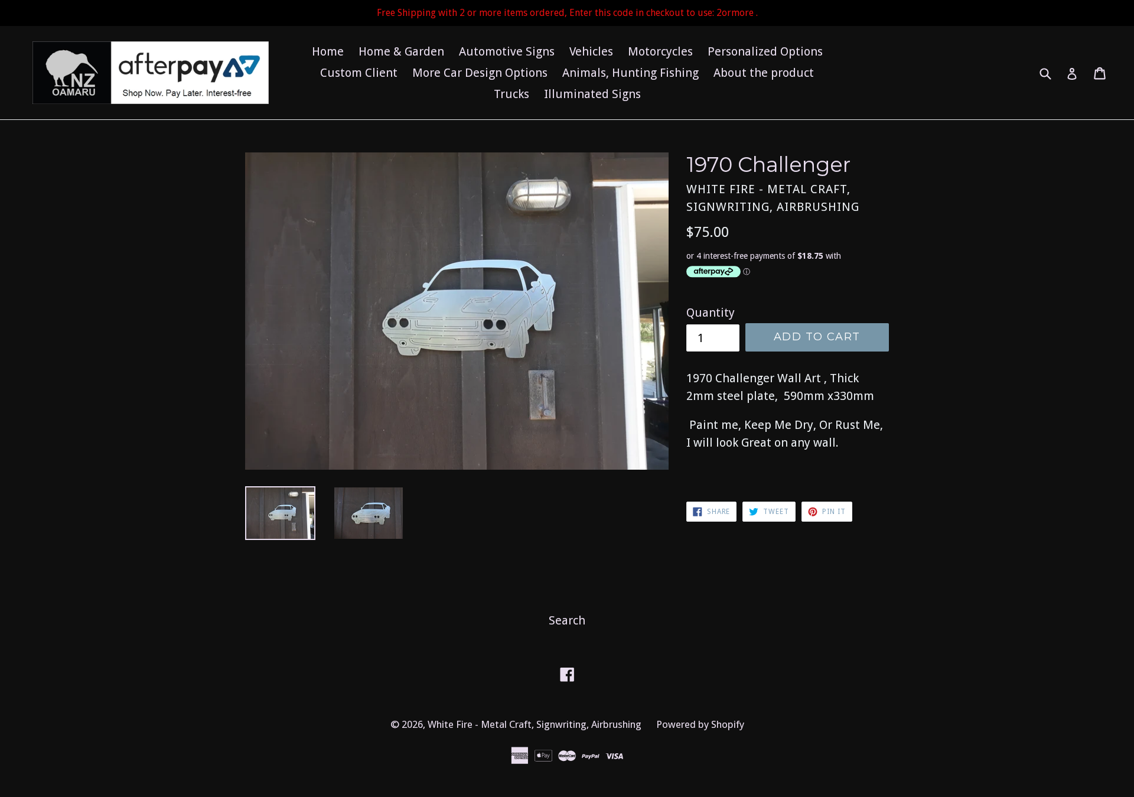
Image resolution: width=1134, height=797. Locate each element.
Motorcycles (660, 51)
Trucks (511, 94)
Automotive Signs (507, 51)
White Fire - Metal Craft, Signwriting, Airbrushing (534, 724)
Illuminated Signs (592, 94)
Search (567, 620)
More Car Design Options (480, 73)
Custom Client (358, 73)
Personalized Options (765, 51)
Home (328, 51)
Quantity (710, 312)
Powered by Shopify (700, 724)
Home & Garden (401, 51)
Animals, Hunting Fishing (630, 73)
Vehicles (591, 51)
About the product (763, 73)
